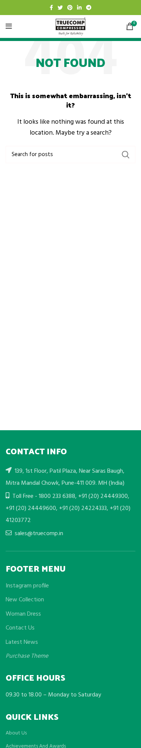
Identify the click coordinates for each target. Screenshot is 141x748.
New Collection (25, 600)
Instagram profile (27, 586)
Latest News (22, 642)
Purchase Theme (27, 656)
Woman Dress (23, 614)
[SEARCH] (125, 154)
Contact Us (20, 628)
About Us (16, 733)
